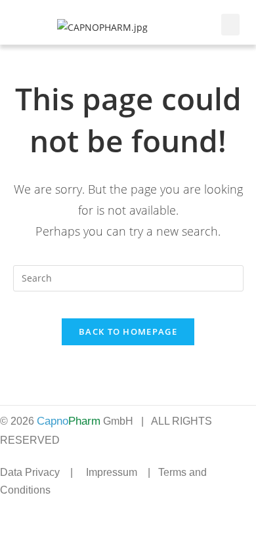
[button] (230, 24)
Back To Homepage (128, 331)
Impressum (111, 472)
